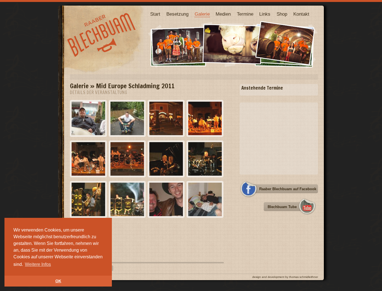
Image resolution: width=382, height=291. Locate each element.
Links (264, 14)
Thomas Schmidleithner (303, 276)
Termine (245, 14)
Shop (282, 14)
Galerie (202, 14)
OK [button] (58, 281)
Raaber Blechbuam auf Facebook (287, 189)
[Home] (103, 73)
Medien (223, 14)
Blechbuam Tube (282, 207)
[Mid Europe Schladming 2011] (88, 134)
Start (155, 14)
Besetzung (177, 14)
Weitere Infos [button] (38, 264)
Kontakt (301, 14)
